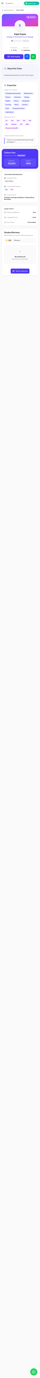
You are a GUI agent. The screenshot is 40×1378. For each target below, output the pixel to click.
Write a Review (22, 271)
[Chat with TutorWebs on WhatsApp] (33, 1371)
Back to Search (9, 10)
